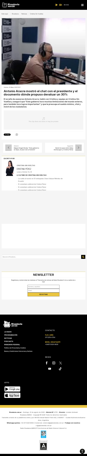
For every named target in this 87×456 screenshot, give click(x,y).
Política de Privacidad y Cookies (15, 348)
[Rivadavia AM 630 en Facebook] (48, 363)
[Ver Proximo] (78, 148)
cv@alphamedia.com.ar (43, 425)
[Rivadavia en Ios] (12, 395)
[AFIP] (43, 434)
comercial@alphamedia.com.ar (53, 423)
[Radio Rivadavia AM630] (11, 5)
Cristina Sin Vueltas (26, 165)
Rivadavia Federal (12, 344)
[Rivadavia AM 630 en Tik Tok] (60, 368)
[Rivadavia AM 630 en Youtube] (49, 368)
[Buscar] (83, 257)
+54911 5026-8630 (51, 344)
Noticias (8, 338)
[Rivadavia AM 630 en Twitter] (62, 362)
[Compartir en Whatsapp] (17, 134)
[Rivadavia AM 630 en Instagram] (55, 363)
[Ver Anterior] (8, 148)
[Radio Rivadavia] (13, 324)
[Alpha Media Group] (43, 445)
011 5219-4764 (50, 337)
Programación (10, 335)
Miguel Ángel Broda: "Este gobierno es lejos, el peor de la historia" (26, 149)
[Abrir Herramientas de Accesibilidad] (82, 451)
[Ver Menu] (82, 5)
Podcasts (8, 341)
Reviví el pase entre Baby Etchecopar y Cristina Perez (63, 149)
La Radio (8, 332)
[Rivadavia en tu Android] (12, 389)
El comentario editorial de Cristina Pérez (32, 184)
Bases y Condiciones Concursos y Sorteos (18, 351)
